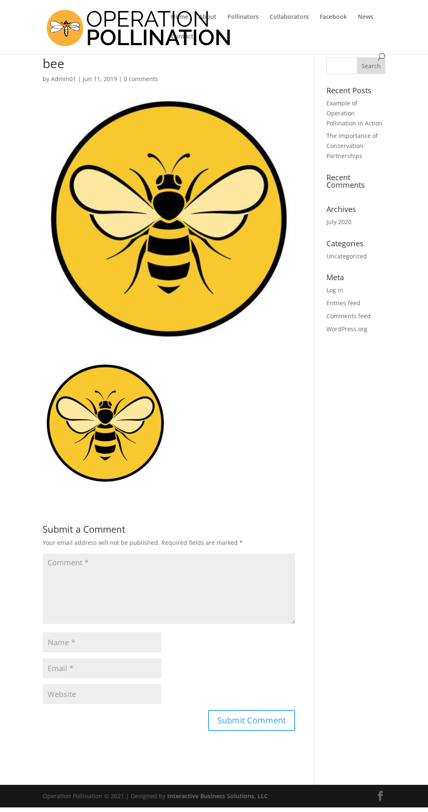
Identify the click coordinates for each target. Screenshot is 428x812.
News (365, 17)
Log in (334, 290)
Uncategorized (346, 256)
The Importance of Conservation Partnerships (352, 146)
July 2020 (339, 222)
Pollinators (243, 17)
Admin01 (63, 79)
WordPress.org (346, 329)
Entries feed (343, 303)
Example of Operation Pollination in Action (354, 113)
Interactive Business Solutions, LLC (217, 796)
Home (179, 17)
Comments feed (348, 316)
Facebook (333, 17)
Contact (182, 36)
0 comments (141, 79)
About (208, 17)
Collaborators (289, 17)
